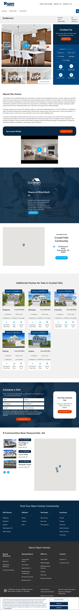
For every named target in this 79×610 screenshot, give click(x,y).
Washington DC (7, 528)
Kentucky (62, 524)
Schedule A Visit (66, 131)
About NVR (44, 559)
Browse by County (27, 576)
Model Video (71, 78)
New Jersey (44, 518)
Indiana (24, 521)
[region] (39, 603)
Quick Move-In (26, 568)
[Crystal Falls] (14, 76)
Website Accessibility (47, 595)
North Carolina (64, 528)
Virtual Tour (61, 78)
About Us (57, 4)
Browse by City (26, 580)
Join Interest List (64, 411)
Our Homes (25, 564)
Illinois (24, 518)
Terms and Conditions (47, 591)
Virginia (5, 524)
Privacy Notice (29, 414)
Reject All (59, 603)
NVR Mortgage (45, 562)
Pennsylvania (45, 524)
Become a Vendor (46, 578)
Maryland (5, 521)
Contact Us (67, 4)
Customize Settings (58, 599)
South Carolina (64, 531)
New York (43, 521)
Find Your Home (46, 4)
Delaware (5, 518)
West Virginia (7, 531)
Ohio (23, 524)
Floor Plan (60, 69)
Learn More (33, 212)
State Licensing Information (66, 589)
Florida (62, 518)
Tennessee (63, 535)
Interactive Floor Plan (71, 70)
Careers (43, 571)
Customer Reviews (8, 570)
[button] (56, 469)
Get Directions (61, 257)
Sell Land (43, 575)
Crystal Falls (22, 11)
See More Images (44, 81)
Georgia (4, 11)
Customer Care (64, 562)
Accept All (58, 607)
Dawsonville (13, 11)
